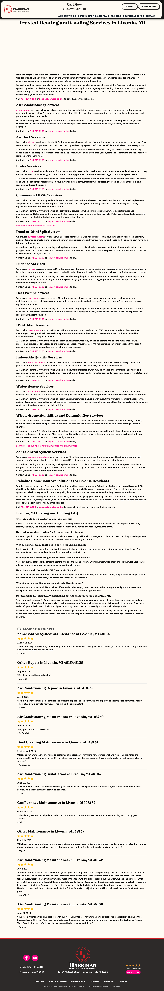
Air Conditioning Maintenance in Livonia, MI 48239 (60, 717)
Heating (82, 15)
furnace (31, 269)
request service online (51, 98)
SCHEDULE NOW (149, 6)
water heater (34, 391)
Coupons (94, 981)
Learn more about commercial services (35, 225)
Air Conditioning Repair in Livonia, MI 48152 (54, 688)
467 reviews (136, 968)
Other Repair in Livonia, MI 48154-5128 (50, 662)
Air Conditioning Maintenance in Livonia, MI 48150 (60, 904)
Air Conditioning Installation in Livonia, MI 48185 (59, 774)
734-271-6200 (74, 9)
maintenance (34, 330)
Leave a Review (133, 972)
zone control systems (38, 457)
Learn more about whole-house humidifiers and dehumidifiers (46, 445)
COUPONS (129, 6)
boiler (31, 171)
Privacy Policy (78, 986)
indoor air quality (36, 362)
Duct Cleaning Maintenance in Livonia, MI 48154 (58, 742)
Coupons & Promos (133, 15)
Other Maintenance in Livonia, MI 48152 (51, 831)
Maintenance (78, 981)
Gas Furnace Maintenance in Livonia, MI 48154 (56, 803)
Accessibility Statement (98, 986)
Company (150, 15)
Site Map (116, 986)
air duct (31, 142)
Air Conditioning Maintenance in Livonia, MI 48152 (60, 860)
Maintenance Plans (98, 15)
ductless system (36, 236)
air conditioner (23, 110)
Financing (116, 15)
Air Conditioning (67, 15)
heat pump (33, 298)
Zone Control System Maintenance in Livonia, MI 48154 (63, 634)
